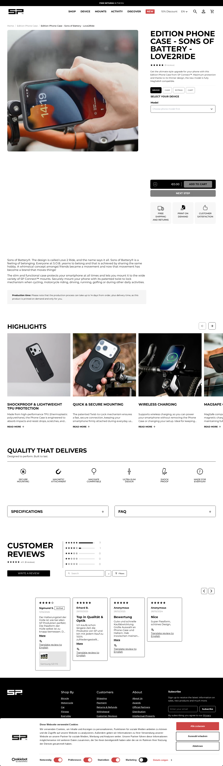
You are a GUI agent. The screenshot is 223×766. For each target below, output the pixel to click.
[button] (83, 542)
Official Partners (141, 707)
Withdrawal (103, 711)
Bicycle (65, 698)
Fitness (65, 711)
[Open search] (195, 11)
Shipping (102, 698)
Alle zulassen (198, 726)
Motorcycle (67, 702)
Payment (102, 702)
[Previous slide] (202, 326)
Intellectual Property (143, 716)
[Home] (16, 11)
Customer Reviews (107, 716)
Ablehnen (198, 746)
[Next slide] (212, 326)
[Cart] (212, 11)
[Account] (203, 11)
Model (154, 102)
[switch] (87, 759)
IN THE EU (111, 3)
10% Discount (169, 11)
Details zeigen (160, 760)
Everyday (66, 716)
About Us (137, 698)
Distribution (139, 711)
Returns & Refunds (107, 707)
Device (156, 90)
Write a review (28, 573)
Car (63, 707)
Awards (136, 702)
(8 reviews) (169, 65)
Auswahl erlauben (197, 736)
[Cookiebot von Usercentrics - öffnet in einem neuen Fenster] (19, 760)
